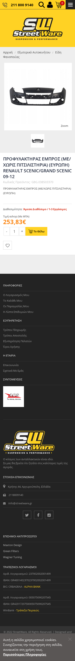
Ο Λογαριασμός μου (16, 295)
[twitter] (27, 515)
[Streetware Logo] (37, 28)
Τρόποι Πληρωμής (14, 330)
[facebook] (38, 515)
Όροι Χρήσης (11, 347)
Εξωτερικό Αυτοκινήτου (34, 52)
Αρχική (8, 52)
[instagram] (49, 515)
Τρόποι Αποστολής (15, 335)
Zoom (64, 126)
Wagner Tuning (12, 557)
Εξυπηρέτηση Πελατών (17, 341)
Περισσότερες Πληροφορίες (24, 654)
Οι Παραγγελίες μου (16, 306)
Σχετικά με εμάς (13, 370)
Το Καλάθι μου (12, 300)
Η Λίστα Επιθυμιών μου (18, 312)
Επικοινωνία (11, 365)
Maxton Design (12, 545)
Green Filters (11, 551)
